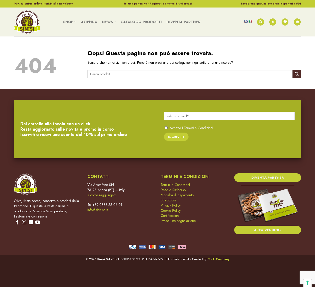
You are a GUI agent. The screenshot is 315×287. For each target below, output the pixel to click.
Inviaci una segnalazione (178, 220)
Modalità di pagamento (177, 195)
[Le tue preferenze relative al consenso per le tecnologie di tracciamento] (307, 283)
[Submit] (296, 74)
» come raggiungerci (102, 195)
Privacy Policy (171, 205)
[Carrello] (297, 22)
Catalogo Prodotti (141, 22)
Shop (68, 22)
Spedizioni (168, 200)
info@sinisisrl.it (97, 209)
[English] (246, 21)
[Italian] (250, 21)
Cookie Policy (171, 210)
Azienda (89, 22)
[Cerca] (260, 22)
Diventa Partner (183, 22)
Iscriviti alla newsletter (58, 4)
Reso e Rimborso (173, 189)
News (107, 22)
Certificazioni (170, 215)
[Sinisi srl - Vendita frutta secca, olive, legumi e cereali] (35, 22)
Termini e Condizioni (198, 127)
